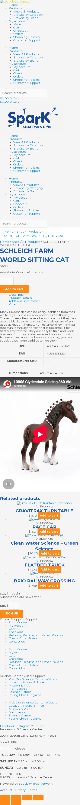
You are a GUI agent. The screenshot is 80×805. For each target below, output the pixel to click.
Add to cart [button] (49, 515)
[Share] (27, 797)
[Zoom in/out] (5, 797)
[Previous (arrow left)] (5, 802)
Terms (32, 790)
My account (17, 21)
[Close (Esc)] (38, 797)
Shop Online (18, 622)
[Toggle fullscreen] (16, 797)
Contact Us (17, 641)
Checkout (20, 30)
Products (15, 8)
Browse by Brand (25, 18)
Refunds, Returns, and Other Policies (36, 635)
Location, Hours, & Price (26, 682)
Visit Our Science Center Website (33, 679)
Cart (16, 27)
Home (13, 5)
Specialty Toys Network (35, 783)
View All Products (26, 11)
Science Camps (20, 691)
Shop (16, 241)
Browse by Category (28, 14)
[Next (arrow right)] (16, 802)
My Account (17, 625)
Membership (18, 688)
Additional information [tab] (25, 301)
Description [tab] (17, 294)
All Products (31, 241)
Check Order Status (23, 638)
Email (4, 605)
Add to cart (14, 289)
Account (6, 790)
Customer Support (26, 40)
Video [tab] (13, 304)
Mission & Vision (20, 685)
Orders (18, 33)
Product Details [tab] (20, 297)
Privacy (20, 790)
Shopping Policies (26, 37)
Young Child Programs (25, 695)
